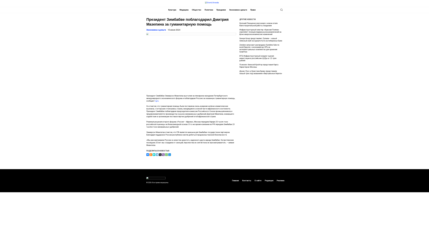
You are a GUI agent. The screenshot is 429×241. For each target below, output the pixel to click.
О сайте (257, 181)
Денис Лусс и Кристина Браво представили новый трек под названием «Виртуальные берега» (260, 72)
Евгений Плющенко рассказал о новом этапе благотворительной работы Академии (258, 24)
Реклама (280, 181)
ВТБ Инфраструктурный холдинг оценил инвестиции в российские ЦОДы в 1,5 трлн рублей (257, 58)
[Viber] (163, 154)
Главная (235, 181)
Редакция (269, 181)
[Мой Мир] (169, 154)
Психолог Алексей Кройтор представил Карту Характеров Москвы (258, 66)
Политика (209, 10)
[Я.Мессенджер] (154, 154)
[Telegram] (157, 154)
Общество (196, 10)
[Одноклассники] (150, 154)
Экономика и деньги (238, 10)
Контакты (246, 181)
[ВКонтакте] (147, 154)
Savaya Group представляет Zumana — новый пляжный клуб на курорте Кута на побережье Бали (260, 39)
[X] (160, 154)
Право (253, 10)
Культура (172, 10)
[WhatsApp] (166, 154)
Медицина (184, 10)
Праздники (221, 10)
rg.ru (157, 101)
